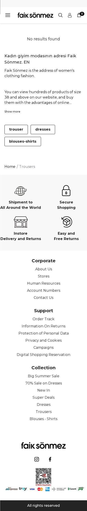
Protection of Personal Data (44, 333)
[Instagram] (36, 459)
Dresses (43, 404)
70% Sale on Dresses (43, 383)
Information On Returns (43, 326)
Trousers (44, 412)
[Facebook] (50, 459)
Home (9, 166)
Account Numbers (43, 290)
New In (43, 390)
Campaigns (43, 347)
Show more (12, 111)
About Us (43, 269)
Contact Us (43, 298)
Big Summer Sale (43, 376)
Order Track (43, 319)
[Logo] (35, 15)
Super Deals (43, 397)
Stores (43, 276)
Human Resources (43, 283)
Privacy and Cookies (43, 340)
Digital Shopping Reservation (43, 355)
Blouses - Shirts (43, 419)
